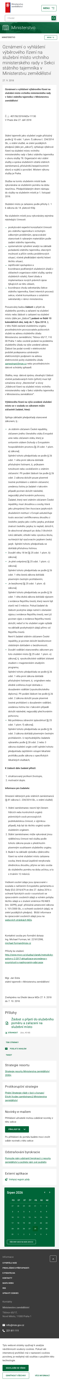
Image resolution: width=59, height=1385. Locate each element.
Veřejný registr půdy (19, 1179)
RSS (4, 1288)
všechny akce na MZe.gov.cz (21, 1242)
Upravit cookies (10, 1293)
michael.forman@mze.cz (18, 943)
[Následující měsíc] (49, 1192)
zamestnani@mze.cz (16, 363)
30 (47, 1229)
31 (13, 1234)
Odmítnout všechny (16, 1375)
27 (30, 1229)
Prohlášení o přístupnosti (16, 1268)
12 (24, 1217)
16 (47, 1217)
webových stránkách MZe (18, 920)
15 (41, 1217)
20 (30, 1223)
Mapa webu (8, 1283)
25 (18, 1229)
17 (13, 1223)
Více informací (42, 1375)
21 (35, 1223)
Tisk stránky (12, 1042)
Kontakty (7, 1278)
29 (41, 1229)
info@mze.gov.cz (15, 1325)
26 (24, 1229)
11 (18, 1217)
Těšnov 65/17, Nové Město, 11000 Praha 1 (17, 1314)
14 (35, 1217)
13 (30, 1217)
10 (13, 1217)
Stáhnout (13, 1033)
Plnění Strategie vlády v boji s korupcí (24, 1092)
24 (13, 1229)
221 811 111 (12, 1330)
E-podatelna (9, 1273)
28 (35, 1229)
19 (24, 1223)
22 (41, 1223)
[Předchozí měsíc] (44, 1192)
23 (47, 1223)
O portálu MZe (10, 1263)
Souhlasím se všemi (15, 1368)
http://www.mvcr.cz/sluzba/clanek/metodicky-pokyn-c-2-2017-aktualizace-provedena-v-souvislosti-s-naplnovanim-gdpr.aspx (29, 958)
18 (18, 1223)
